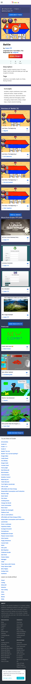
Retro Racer (4, 507)
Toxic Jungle (4, 467)
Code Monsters (5, 475)
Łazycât (5, 400)
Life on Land (4, 486)
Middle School (20, 650)
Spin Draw (4, 554)
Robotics (3, 587)
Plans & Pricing (21, 633)
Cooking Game (5, 500)
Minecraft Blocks (5, 652)
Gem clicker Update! (7, 372)
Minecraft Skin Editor (7, 648)
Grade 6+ (3, 449)
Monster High (5, 493)
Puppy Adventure (6, 540)
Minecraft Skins (5, 646)
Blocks (3, 596)
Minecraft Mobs (5, 650)
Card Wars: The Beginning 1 (9, 154)
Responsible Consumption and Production (12, 491)
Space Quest (4, 496)
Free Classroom (21, 646)
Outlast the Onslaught (7, 510)
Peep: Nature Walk (6, 566)
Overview (19, 622)
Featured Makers (21, 631)
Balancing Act (5, 479)
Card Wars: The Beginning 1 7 (10, 205)
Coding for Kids (7, 9)
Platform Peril (5, 512)
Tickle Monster (5, 482)
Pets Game (4, 498)
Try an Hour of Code (8, 438)
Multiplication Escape (7, 533)
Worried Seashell (8, 182)
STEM (2, 561)
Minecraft (3, 585)
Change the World (6, 503)
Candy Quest (4, 458)
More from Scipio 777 (15, 324)
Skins (2, 592)
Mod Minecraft (5, 470)
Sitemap (3, 633)
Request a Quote (21, 667)
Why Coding (20, 629)
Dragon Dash (4, 463)
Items (2, 594)
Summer (19, 637)
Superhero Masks (6, 526)
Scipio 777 (8, 48)
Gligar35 (15, 52)
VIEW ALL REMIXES (15, 215)
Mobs (2, 599)
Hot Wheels (4, 460)
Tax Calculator (6, 289)
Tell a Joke (4, 547)
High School (20, 652)
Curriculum (20, 624)
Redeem (19, 628)
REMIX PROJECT (15, 56)
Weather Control (5, 477)
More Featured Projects (15, 433)
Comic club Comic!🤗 (7, 346)
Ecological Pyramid (6, 529)
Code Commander (6, 505)
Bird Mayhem (5, 550)
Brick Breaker (5, 472)
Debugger (3, 559)
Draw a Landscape (6, 524)
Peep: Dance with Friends (8, 564)
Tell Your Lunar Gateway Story (10, 237)
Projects (16, 9)
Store (2, 637)
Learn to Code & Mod (9, 577)
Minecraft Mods (5, 657)
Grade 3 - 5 (4, 446)
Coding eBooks (5, 635)
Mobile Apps (4, 631)
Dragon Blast (4, 456)
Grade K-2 (4, 444)
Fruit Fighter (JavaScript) (8, 484)
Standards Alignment (22, 659)
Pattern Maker (5, 557)
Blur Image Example (7, 314)
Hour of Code (5, 661)
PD (17, 661)
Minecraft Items (5, 655)
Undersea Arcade (6, 552)
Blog (2, 622)
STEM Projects (20, 665)
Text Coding (4, 589)
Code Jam (3, 659)
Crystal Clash (4, 543)
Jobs (2, 629)
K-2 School (19, 655)
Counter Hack (5, 465)
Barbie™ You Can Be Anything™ (9, 453)
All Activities (4, 442)
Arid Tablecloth (7, 156)
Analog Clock (4, 571)
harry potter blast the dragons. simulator (11, 423)
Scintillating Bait (7, 374)
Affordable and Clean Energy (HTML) (11, 517)
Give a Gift (19, 626)
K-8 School (19, 657)
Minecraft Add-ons (6, 654)
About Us (3, 624)
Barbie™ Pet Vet (5, 451)
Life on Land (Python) (7, 514)
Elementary (20, 648)
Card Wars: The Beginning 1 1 (10, 180)
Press (2, 628)
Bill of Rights (4, 569)
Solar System (4, 538)
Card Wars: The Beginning (9, 128)
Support (3, 626)
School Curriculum (22, 644)
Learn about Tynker (15, 15)
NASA (2, 545)
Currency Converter (7, 263)
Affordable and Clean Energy (9, 489)
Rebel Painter (7, 349)
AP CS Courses (21, 654)
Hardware (4, 573)
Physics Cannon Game (7, 536)
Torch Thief (6, 426)
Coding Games (5, 642)
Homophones (5, 531)
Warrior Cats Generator (8, 398)
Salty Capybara (7, 208)
